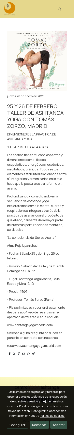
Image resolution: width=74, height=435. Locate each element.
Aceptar (59, 425)
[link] (9, 9)
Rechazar (39, 425)
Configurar (17, 425)
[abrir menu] (67, 9)
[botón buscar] (59, 9)
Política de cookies (52, 416)
